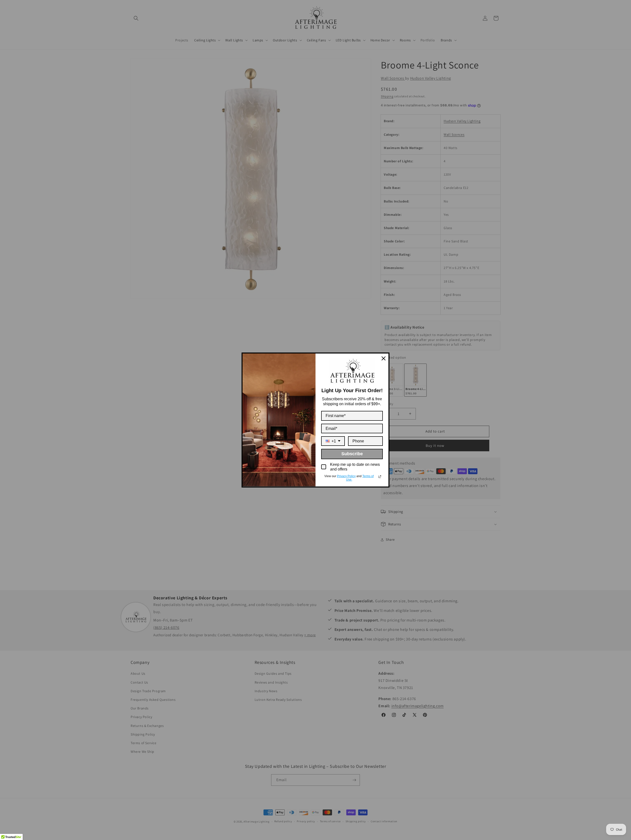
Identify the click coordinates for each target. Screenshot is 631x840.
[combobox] (333, 441)
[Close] (383, 358)
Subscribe (352, 453)
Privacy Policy (346, 476)
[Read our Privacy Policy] (380, 477)
